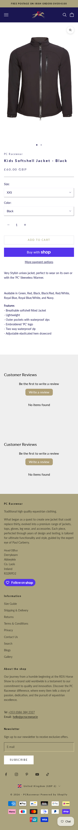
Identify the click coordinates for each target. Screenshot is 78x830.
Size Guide (10, 603)
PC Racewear (13, 154)
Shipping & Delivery (16, 610)
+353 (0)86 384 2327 (21, 712)
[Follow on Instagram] (16, 774)
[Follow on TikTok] (48, 774)
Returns (9, 617)
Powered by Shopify (54, 794)
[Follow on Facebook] (6, 774)
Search (8, 643)
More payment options (39, 262)
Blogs (7, 650)
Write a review (39, 392)
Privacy (8, 630)
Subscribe (19, 759)
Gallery (8, 656)
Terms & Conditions (16, 623)
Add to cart (39, 239)
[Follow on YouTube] (37, 774)
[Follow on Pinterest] (27, 774)
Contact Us (11, 637)
